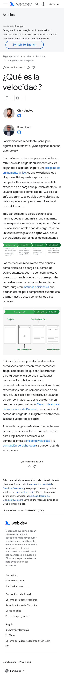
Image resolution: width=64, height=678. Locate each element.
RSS (7, 646)
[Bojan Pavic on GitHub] (19, 133)
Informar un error (14, 580)
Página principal (11, 56)
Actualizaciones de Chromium (21, 605)
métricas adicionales (36, 287)
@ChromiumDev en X (17, 629)
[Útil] (28, 67)
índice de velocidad (38, 441)
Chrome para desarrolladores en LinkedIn (27, 640)
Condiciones (9, 662)
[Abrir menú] (5, 4)
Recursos (40, 56)
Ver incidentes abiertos (17, 586)
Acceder (54, 4)
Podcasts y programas (17, 616)
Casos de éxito (13, 610)
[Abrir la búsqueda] (37, 4)
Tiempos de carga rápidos (20, 60)
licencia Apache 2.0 (25, 492)
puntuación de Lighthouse (19, 445)
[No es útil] (33, 67)
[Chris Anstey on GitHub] (19, 116)
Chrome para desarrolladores (21, 599)
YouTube (10, 635)
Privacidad (25, 662)
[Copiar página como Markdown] (18, 98)
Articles (9, 15)
